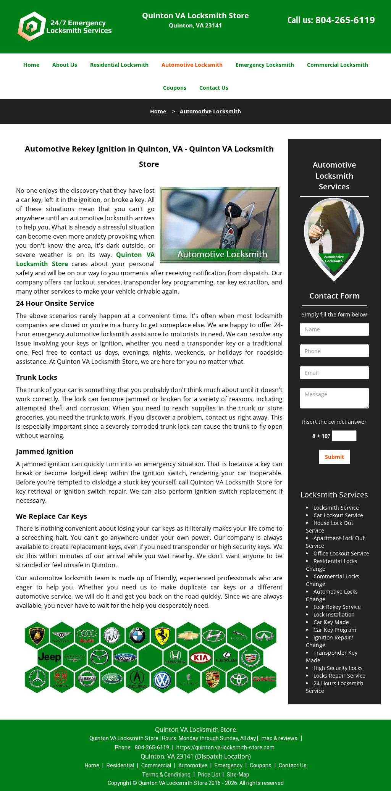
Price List (209, 775)
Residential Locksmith (119, 64)
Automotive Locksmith (192, 64)
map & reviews (280, 738)
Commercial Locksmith (337, 64)
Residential (120, 765)
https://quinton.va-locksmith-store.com (225, 747)
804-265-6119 (345, 19)
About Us (64, 64)
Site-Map (238, 775)
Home (31, 64)
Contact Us (213, 87)
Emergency (228, 765)
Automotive (192, 765)
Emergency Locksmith (265, 64)
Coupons (174, 87)
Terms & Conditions (166, 775)
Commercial (156, 765)
